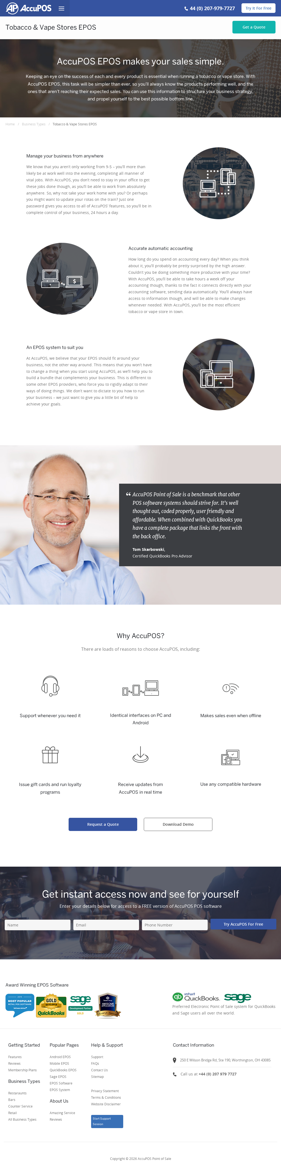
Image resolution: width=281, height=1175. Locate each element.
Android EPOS (60, 1057)
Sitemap (97, 1076)
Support (97, 1057)
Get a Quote (254, 27)
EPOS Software (61, 1083)
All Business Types (22, 1119)
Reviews (14, 1063)
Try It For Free (258, 8)
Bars (11, 1099)
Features (15, 1057)
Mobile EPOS (59, 1063)
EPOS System (60, 1089)
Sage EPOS (58, 1076)
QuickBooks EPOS (63, 1070)
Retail (12, 1113)
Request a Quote (103, 824)
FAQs (95, 1063)
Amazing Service (62, 1113)
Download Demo (178, 824)
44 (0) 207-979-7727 (212, 8)
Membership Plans (22, 1070)
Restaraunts (17, 1093)
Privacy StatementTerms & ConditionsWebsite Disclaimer (106, 1097)
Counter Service (20, 1106)
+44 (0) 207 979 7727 (218, 1074)
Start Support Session (102, 1121)
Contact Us (99, 1070)
